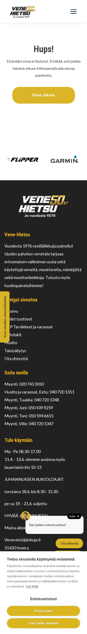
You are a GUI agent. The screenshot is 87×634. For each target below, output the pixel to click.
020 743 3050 (31, 384)
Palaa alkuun (43, 95)
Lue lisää (32, 586)
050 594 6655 (41, 415)
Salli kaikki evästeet (43, 623)
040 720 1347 (41, 423)
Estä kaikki (43, 611)
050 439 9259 (40, 407)
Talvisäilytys (15, 350)
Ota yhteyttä (16, 358)
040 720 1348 (46, 399)
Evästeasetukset (43, 598)
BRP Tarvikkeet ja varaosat (28, 326)
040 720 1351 (62, 391)
